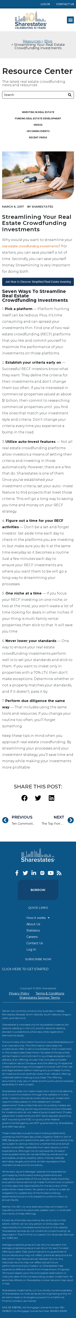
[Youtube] (50, 873)
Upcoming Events (38, 131)
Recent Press (38, 137)
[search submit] (70, 95)
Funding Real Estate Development (38, 118)
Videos (38, 125)
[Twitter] (25, 873)
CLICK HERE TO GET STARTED (25, 969)
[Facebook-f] (17, 873)
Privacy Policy (19, 993)
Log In (45, 4)
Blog (48, 41)
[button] (70, 19)
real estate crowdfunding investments (30, 246)
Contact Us (65, 4)
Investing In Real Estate (38, 112)
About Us (33, 924)
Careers (32, 937)
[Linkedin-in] (34, 873)
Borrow (38, 889)
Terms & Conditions (50, 993)
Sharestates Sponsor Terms (39, 998)
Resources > (33, 41)
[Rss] (59, 873)
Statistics (33, 930)
